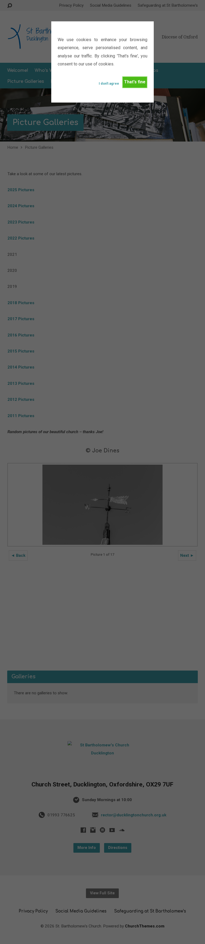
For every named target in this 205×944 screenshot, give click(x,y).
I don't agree (109, 83)
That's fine (134, 81)
